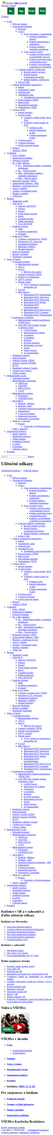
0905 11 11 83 (20, 3)
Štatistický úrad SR (15, 989)
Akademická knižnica (10, 470)
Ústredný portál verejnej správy (21, 966)
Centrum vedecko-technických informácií (25, 929)
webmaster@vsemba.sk (38, 1130)
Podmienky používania (29, 1132)
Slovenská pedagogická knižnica (21, 934)
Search (31, 456)
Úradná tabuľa (18, 1053)
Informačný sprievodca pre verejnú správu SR (27, 974)
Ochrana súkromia (9, 1132)
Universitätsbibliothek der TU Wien (23, 955)
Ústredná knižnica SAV (17, 939)
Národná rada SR (14, 971)
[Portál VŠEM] (8, 5)
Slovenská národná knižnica (19, 927)
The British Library (15, 950)
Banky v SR (12, 994)
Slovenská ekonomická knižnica (21, 932)
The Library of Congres (17, 953)
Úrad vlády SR (13, 969)
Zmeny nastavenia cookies (13, 1127)
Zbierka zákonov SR (16, 997)
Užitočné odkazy (30, 470)
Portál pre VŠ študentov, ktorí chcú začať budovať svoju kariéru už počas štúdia (29, 1000)
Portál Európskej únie (16, 986)
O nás (9, 1045)
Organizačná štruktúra (22, 1050)
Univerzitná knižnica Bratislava (21, 937)
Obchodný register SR (17, 991)
